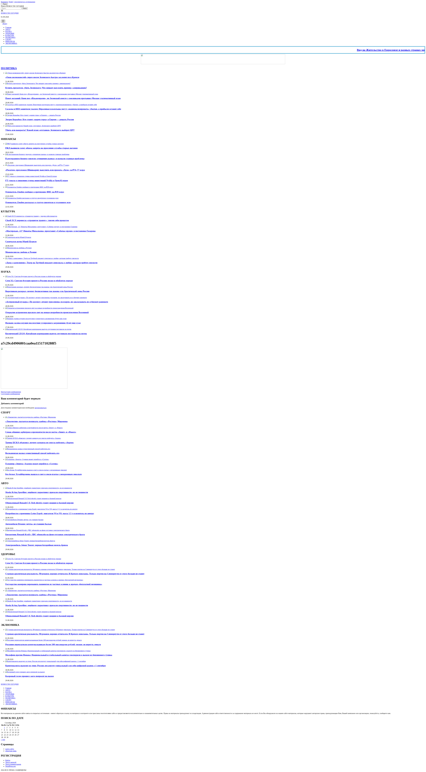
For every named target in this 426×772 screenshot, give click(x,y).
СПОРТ (8, 39)
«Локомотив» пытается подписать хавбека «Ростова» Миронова (36, 421)
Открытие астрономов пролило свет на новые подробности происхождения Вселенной (47, 312)
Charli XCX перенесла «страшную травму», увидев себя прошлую (37, 220)
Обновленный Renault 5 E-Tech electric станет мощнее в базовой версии (39, 503)
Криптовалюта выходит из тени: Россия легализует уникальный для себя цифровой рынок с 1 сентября (55, 665)
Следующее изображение (10, 394)
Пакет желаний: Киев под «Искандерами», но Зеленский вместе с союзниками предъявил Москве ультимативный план (63, 98)
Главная (8, 27)
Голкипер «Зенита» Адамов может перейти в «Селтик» (31, 464)
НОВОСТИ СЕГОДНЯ (10, 13)
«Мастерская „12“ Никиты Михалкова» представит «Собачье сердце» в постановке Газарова (50, 231)
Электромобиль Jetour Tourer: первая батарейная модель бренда (36, 545)
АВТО (7, 29)
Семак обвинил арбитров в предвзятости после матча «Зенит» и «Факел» (40, 432)
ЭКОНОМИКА (11, 43)
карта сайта (9, 749)
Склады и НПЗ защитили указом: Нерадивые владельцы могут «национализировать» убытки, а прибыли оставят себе (63, 109)
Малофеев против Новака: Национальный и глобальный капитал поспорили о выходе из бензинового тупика (58, 655)
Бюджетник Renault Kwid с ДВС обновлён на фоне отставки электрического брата (45, 534)
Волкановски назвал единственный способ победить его (32, 453)
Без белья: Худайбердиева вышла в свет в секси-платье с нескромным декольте (43, 474)
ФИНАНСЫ (10, 41)
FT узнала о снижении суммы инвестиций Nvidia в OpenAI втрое (36, 180)
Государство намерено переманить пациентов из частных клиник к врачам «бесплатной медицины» (53, 584)
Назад (4, 24)
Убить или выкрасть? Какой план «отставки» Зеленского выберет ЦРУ (40, 130)
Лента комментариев (13, 764)
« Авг (3, 740)
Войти (7, 760)
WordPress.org (10, 766)
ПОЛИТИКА (10, 37)
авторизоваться (40, 408)
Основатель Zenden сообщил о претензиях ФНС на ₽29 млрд (34, 192)
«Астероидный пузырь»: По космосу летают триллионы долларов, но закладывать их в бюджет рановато (56, 302)
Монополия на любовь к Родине (20, 252)
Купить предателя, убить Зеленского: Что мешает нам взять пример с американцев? (46, 88)
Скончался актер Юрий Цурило (21, 241)
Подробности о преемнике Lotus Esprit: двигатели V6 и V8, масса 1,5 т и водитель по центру (49, 513)
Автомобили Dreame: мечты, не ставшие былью (28, 524)
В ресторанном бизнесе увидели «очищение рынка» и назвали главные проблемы (44, 158)
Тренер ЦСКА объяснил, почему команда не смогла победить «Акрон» (39, 442)
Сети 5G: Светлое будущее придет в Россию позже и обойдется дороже (39, 280)
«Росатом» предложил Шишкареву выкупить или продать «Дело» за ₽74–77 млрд (45, 170)
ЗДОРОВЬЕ (9, 33)
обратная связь (10, 751)
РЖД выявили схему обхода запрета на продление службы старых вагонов (41, 148)
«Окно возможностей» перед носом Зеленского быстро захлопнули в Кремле (42, 77)
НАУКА (8, 31)
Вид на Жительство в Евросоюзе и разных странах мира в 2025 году (374, 49)
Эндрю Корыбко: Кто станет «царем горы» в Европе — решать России (39, 119)
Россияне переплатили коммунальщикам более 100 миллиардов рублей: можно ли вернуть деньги (53, 644)
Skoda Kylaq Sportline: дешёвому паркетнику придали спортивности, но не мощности (46, 492)
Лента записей (10, 762)
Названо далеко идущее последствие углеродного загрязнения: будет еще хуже (43, 323)
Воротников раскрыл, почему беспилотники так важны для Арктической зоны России (47, 291)
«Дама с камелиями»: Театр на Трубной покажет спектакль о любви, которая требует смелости (51, 263)
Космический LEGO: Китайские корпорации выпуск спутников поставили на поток (46, 333)
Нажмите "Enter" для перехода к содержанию (18, 2)
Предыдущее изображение (11, 392)
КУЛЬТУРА (9, 35)
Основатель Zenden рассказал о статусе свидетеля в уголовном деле (38, 202)
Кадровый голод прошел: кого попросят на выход (29, 676)
